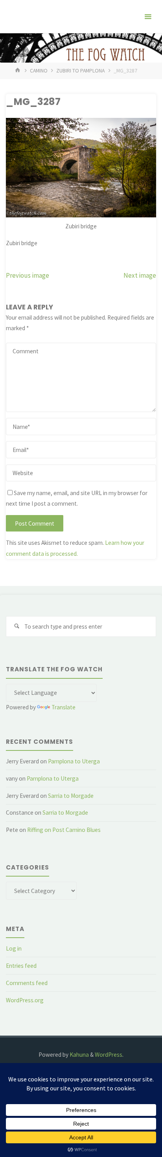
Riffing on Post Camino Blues (64, 829)
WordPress (108, 1054)
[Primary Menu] (148, 16)
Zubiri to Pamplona (80, 70)
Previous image (27, 275)
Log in (14, 948)
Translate (63, 707)
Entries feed (21, 965)
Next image (139, 275)
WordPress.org (25, 1000)
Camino (39, 70)
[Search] (16, 626)
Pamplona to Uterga (74, 761)
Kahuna (78, 1054)
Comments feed (27, 983)
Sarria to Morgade (71, 795)
